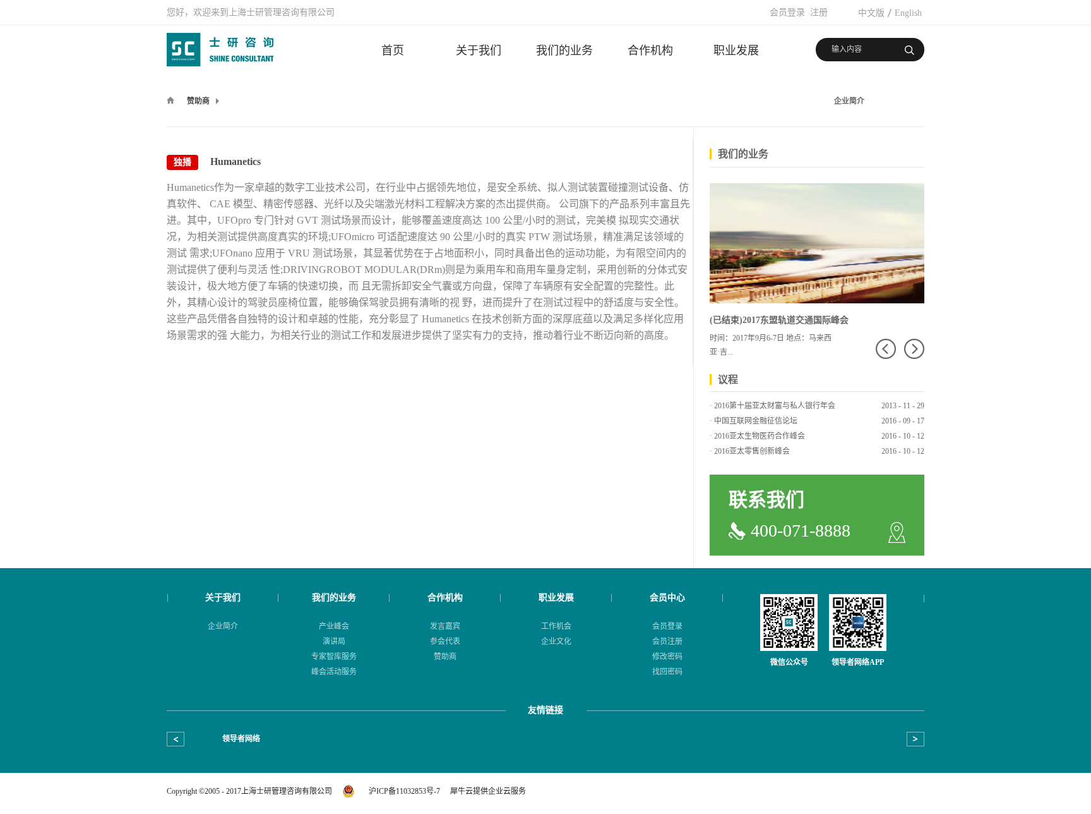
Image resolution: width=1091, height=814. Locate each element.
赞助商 (198, 101)
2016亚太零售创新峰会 (752, 451)
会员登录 (787, 12)
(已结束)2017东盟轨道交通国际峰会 (779, 320)
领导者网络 (241, 738)
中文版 (871, 13)
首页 (392, 50)
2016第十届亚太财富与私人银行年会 (774, 405)
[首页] (170, 100)
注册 (819, 12)
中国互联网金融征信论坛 (755, 420)
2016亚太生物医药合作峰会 (759, 436)
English (908, 13)
